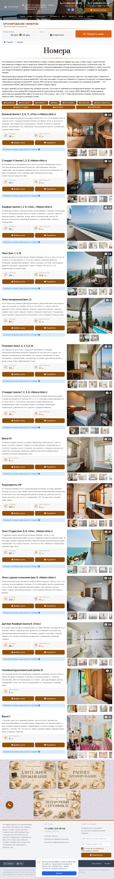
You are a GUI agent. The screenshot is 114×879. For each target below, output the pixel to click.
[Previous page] (69, 130)
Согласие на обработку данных (56, 839)
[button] (32, 775)
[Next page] (109, 130)
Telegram (10, 863)
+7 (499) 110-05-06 (71, 3)
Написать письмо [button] (100, 10)
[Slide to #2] (82, 152)
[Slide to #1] (72, 152)
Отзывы (107, 863)
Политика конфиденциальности (56, 842)
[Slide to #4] (103, 152)
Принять (59, 873)
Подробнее (51, 143)
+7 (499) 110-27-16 (99, 3)
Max (21, 863)
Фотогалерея (96, 863)
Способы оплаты (50, 836)
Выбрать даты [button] (19, 143)
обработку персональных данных (92, 849)
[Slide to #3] (93, 152)
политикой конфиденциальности (55, 868)
